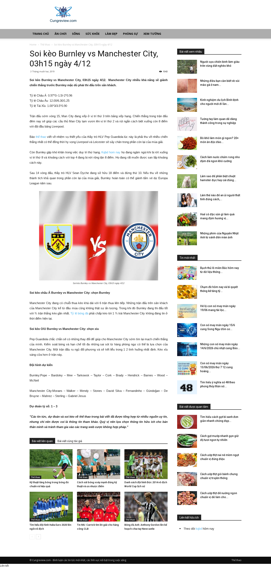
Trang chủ (40, 34)
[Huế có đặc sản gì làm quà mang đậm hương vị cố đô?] (187, 219)
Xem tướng (152, 34)
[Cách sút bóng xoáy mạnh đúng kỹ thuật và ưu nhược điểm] (98, 464)
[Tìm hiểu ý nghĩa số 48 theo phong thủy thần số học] (187, 387)
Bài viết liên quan (42, 441)
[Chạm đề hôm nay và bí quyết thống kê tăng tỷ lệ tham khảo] (187, 292)
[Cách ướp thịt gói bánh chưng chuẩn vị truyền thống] (187, 479)
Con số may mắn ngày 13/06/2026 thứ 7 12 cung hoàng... (216, 367)
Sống (76, 34)
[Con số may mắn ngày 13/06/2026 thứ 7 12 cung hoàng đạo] (187, 368)
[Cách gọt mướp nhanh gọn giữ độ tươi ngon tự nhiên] (187, 441)
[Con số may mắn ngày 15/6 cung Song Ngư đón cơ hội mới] (187, 330)
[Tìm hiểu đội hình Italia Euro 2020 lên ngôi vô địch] (51, 507)
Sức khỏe (93, 34)
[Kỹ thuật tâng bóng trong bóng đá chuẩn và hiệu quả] (51, 464)
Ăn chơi (60, 34)
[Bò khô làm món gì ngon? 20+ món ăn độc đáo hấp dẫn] (187, 143)
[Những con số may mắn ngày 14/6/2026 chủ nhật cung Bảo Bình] (187, 349)
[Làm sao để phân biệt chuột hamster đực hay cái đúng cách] (187, 181)
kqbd (199, 528)
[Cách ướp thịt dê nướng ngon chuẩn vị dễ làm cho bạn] (187, 498)
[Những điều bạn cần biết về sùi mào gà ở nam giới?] (187, 86)
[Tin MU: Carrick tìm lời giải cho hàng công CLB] (98, 507)
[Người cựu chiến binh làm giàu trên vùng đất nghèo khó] (187, 67)
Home (33, 44)
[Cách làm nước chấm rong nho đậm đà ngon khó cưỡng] (187, 162)
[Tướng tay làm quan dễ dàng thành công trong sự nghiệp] (187, 124)
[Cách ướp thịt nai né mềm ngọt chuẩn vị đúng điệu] (187, 460)
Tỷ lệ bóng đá (79, 313)
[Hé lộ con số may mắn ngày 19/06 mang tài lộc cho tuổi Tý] (187, 311)
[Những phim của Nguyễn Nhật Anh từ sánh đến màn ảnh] (187, 238)
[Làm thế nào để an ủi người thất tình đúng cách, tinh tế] (187, 200)
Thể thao (45, 44)
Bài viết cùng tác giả (70, 441)
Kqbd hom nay (110, 152)
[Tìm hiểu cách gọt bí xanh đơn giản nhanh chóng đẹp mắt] (187, 422)
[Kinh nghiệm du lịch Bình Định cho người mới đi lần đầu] (187, 105)
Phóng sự (130, 34)
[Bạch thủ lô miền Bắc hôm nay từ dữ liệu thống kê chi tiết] (187, 273)
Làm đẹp (111, 34)
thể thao (41, 136)
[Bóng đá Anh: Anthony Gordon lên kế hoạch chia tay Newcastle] (146, 507)
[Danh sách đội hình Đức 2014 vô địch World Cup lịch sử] (146, 464)
